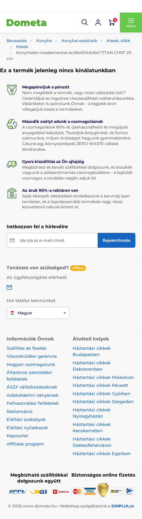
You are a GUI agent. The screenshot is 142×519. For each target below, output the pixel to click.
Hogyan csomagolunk (31, 364)
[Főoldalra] (26, 22)
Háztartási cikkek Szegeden (103, 401)
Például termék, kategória (51, 37)
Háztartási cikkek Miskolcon (103, 377)
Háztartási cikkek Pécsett (100, 385)
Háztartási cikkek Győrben (101, 393)
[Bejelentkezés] (98, 22)
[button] (84, 22)
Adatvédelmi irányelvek (32, 395)
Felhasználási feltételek (33, 403)
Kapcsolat (17, 435)
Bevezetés (17, 40)
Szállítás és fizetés (27, 348)
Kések (22, 46)
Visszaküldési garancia (32, 356)
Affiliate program (25, 443)
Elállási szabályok (26, 419)
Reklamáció (19, 411)
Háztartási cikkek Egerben (102, 453)
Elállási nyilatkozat (27, 427)
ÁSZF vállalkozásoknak (32, 386)
